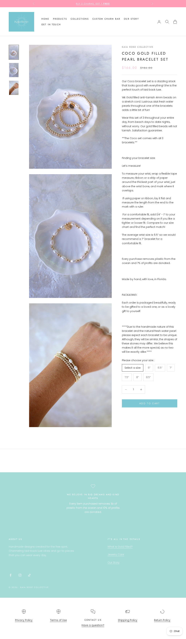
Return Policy (162, 620)
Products (60, 19)
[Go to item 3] (14, 87)
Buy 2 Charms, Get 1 (93, 3)
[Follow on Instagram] (20, 575)
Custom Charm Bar (106, 19)
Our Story (114, 562)
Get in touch (51, 24)
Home (45, 19)
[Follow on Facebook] (10, 575)
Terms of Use (58, 620)
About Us (15, 539)
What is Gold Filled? (120, 546)
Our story (131, 19)
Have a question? (93, 625)
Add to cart (149, 403)
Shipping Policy (127, 620)
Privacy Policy (24, 620)
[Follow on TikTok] (29, 575)
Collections (80, 19)
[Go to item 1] (14, 52)
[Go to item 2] (14, 70)
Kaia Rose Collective (137, 47)
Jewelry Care (116, 554)
